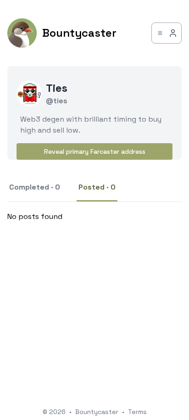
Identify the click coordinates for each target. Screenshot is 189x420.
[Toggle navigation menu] (166, 33)
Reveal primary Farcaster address (94, 151)
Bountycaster (96, 412)
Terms (137, 412)
